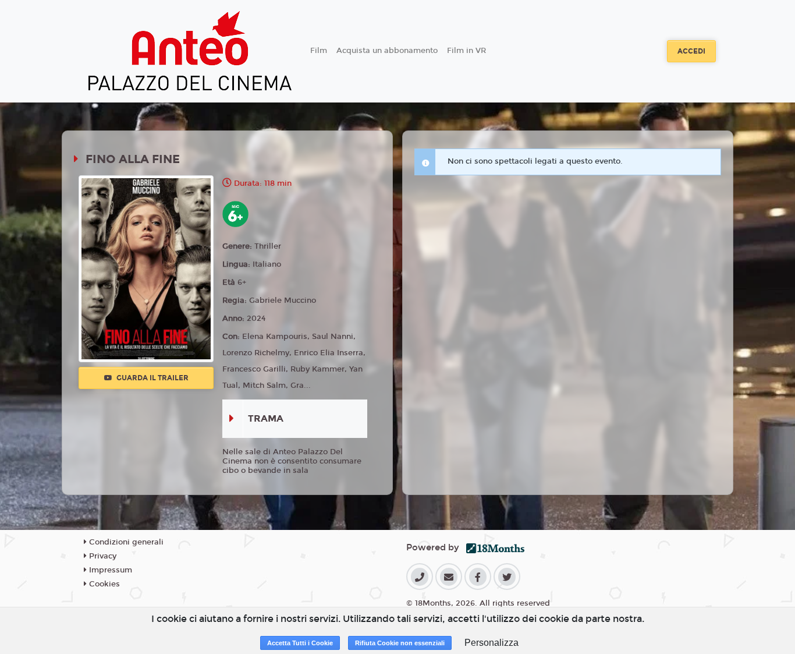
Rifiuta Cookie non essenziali (400, 642)
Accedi (691, 51)
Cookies (103, 584)
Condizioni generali (125, 542)
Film (318, 50)
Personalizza (491, 643)
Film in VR (466, 50)
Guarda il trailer (152, 378)
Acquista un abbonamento (387, 50)
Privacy (101, 556)
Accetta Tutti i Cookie (300, 642)
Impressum (109, 570)
